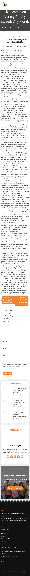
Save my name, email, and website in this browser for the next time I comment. (15, 367)
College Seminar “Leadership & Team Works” (19, 402)
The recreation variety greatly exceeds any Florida (15, 40)
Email (5, 348)
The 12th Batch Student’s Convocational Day (19, 414)
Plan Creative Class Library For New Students (19, 390)
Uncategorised (15, 36)
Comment (7, 321)
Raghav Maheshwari (10, 46)
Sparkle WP (21, 573)
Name (5, 341)
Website (5, 355)
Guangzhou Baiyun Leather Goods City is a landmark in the (8, 300)
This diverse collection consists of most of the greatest (23, 301)
